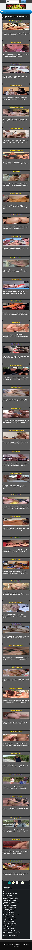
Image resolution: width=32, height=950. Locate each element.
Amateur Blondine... (16, 710)
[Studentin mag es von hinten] (16, 285)
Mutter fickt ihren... (16, 753)
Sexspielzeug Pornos (9, 933)
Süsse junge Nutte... (16, 818)
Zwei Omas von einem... (16, 731)
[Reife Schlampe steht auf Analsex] (16, 479)
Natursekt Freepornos (9, 930)
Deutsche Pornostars (9, 904)
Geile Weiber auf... (16, 236)
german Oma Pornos (9, 921)
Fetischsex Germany (9, 916)
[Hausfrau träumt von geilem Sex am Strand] (16, 48)
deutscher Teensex (8, 911)
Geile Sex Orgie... (16, 344)
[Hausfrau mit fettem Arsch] (16, 220)
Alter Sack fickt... (16, 559)
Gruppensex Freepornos (10, 925)
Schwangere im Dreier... (16, 107)
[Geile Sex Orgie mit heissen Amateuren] (16, 349)
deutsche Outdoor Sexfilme (10, 902)
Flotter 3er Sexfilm (8, 919)
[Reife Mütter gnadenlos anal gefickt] (16, 26)
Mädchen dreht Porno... (16, 774)
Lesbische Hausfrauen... (16, 688)
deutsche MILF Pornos (9, 900)
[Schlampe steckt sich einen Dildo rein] (16, 500)
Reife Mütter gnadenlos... (16, 21)
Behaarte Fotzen (7, 895)
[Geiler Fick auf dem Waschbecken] (16, 328)
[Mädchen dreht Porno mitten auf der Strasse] (16, 780)
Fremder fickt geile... (16, 193)
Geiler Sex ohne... (16, 387)
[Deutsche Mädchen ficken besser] (16, 91)
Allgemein (6, 891)
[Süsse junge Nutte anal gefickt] (16, 823)
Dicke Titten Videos (8, 912)
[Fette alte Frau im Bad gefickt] (16, 177)
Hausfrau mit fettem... (16, 214)
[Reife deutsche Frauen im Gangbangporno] (16, 651)
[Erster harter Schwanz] (16, 134)
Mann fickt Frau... (16, 408)
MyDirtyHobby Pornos (9, 928)
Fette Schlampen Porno (9, 918)
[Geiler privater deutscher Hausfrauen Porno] (16, 845)
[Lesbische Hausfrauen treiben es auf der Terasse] (16, 694)
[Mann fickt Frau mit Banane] (16, 414)
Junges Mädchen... (16, 667)
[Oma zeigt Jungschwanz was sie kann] (16, 436)
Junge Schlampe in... (16, 258)
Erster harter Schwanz (16, 128)
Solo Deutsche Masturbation (11, 935)
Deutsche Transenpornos (10, 905)
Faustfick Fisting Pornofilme (11, 914)
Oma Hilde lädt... (16, 451)
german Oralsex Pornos (9, 923)
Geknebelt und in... (16, 301)
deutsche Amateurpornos (10, 897)
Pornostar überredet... (16, 365)
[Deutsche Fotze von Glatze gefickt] (16, 802)
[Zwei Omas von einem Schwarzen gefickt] (16, 737)
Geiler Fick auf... (16, 322)
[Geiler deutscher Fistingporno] (16, 586)
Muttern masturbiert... (16, 861)
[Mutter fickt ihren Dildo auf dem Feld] (16, 759)
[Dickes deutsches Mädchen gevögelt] (16, 543)
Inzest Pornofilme (8, 926)
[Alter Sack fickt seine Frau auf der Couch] (16, 565)
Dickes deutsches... (16, 538)
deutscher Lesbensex (9, 909)
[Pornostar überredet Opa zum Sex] (16, 371)
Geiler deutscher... (16, 581)
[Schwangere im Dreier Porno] (16, 112)
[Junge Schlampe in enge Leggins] (16, 263)
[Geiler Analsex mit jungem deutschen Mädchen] (16, 522)
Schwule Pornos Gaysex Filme (11, 932)
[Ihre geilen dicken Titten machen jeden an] (16, 629)
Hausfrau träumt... (16, 42)
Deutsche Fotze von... (16, 796)
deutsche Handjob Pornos (10, 898)
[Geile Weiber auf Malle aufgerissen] (16, 242)
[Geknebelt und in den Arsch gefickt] (16, 306)
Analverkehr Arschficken (10, 893)
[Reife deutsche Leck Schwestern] (16, 156)
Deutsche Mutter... (16, 64)
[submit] (23, 1)
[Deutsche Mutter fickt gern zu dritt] (16, 69)
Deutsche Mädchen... (16, 85)
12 (22, 882)
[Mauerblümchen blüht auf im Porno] (16, 608)
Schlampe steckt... (16, 494)
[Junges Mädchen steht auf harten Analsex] (16, 672)
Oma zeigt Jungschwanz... (16, 430)
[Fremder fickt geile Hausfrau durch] (16, 199)
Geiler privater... (16, 839)
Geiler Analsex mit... (16, 516)
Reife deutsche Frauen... (16, 645)
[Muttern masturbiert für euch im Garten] (16, 866)
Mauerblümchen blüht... (16, 602)
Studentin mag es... (16, 279)
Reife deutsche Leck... (16, 150)
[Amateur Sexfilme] (16, 6)
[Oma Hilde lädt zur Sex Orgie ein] (16, 457)
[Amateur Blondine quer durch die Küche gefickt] (16, 716)
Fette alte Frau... (16, 171)
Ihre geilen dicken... (16, 624)
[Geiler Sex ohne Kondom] (16, 392)
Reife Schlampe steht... (16, 473)
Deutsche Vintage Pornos (10, 907)
